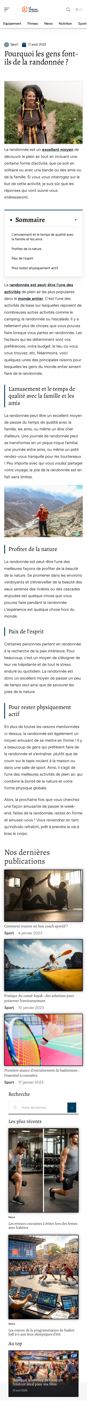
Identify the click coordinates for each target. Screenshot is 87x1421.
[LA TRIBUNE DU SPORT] (30, 9)
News (11, 1217)
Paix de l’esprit (22, 258)
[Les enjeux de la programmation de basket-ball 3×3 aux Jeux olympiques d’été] (43, 1277)
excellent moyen (57, 149)
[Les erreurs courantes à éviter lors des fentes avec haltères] (43, 1170)
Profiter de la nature (26, 249)
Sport (9, 933)
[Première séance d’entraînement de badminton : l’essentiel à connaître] (43, 1040)
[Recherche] (68, 9)
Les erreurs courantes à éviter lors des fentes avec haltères (42, 1225)
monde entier (30, 298)
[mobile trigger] (7, 9)
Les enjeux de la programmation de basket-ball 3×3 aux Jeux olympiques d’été (42, 1332)
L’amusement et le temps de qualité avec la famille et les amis (43, 236)
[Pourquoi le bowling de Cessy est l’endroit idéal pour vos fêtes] (43, 1374)
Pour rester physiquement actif (35, 268)
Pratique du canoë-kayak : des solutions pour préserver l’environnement (39, 998)
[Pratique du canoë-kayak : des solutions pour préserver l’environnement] (43, 965)
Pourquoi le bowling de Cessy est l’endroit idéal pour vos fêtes (38, 1382)
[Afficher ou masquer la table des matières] (61, 219)
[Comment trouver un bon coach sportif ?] (43, 896)
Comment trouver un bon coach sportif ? (36, 926)
